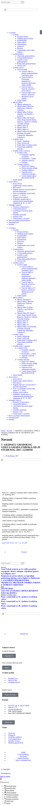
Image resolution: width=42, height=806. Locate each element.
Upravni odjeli (22, 69)
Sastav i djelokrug (23, 141)
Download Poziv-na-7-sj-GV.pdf (14, 543)
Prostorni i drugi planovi (21, 207)
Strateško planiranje (19, 215)
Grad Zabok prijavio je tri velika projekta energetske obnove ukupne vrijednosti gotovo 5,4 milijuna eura (20, 571)
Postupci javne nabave (20, 197)
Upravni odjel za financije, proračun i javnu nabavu (28, 89)
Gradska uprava (18, 67)
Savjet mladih (17, 180)
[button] (2, 558)
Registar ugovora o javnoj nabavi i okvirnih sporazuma (24, 190)
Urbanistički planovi (20, 209)
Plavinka (24, 162)
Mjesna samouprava (24, 104)
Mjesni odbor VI (23, 129)
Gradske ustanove (23, 164)
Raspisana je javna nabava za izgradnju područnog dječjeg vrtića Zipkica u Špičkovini (20, 577)
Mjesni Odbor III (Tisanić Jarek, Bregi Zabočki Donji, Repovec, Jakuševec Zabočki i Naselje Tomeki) (27, 121)
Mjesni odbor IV (23, 126)
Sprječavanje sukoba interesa (23, 186)
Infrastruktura (21, 44)
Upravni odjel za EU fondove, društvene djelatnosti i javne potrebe (29, 95)
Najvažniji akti (14, 222)
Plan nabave (17, 187)
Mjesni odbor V (22, 127)
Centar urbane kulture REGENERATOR (29, 177)
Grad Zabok (15, 769)
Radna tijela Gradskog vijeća (27, 145)
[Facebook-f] (5, 641)
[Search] (22, 2)
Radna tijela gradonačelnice (26, 64)
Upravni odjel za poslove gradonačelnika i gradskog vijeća (30, 73)
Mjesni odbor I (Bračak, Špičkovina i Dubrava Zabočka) (25, 108)
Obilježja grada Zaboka (25, 38)
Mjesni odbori (17, 102)
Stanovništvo (21, 42)
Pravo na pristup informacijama (19, 220)
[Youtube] (16, 641)
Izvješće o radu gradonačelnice (22, 61)
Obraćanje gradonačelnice (26, 56)
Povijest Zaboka (22, 37)
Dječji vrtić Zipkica (28, 166)
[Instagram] (10, 641)
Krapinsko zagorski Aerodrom (28, 156)
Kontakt (11, 224)
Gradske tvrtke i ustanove (21, 151)
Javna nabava (13, 182)
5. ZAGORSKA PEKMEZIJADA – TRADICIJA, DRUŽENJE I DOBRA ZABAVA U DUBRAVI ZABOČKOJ (20, 582)
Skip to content (5, 776)
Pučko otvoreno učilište (29, 168)
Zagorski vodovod (28, 160)
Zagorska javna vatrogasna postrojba (29, 173)
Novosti (9, 431)
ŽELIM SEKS (7, 588)
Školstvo (20, 48)
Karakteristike (22, 40)
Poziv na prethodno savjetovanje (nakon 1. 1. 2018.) (24, 194)
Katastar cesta (17, 216)
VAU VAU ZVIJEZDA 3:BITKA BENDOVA (19, 591)
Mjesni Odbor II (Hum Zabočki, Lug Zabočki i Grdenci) (25, 114)
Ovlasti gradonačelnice (25, 58)
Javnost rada (21, 66)
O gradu (16, 35)
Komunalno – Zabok (29, 158)
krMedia (14, 773)
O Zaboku (12, 228)
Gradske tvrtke (22, 153)
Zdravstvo (20, 46)
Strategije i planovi (15, 205)
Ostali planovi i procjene (21, 218)
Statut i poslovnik (23, 143)
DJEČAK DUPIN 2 (9, 593)
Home (3, 431)
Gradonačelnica (18, 54)
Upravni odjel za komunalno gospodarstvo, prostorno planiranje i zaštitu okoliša (29, 81)
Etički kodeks (21, 100)
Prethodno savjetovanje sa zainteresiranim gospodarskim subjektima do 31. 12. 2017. (23, 201)
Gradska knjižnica (28, 170)
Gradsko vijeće (18, 139)
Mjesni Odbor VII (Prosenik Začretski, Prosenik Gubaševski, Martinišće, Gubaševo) (26, 134)
